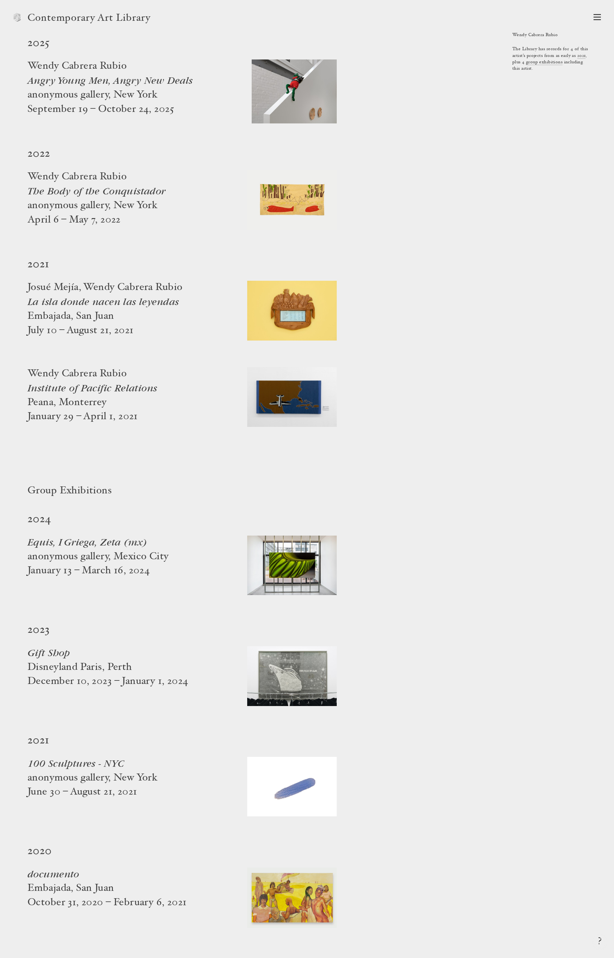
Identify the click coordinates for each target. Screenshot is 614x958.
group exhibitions (544, 62)
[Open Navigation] (597, 17)
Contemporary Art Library (89, 18)
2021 (581, 56)
